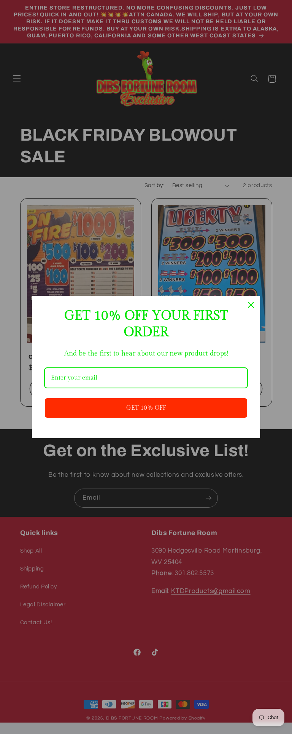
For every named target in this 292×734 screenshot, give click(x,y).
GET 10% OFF (146, 408)
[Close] (251, 305)
